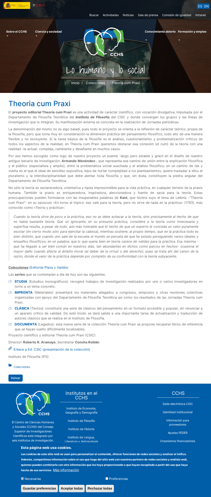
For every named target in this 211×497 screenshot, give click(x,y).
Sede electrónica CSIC (178, 404)
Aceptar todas (72, 488)
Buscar (94, 15)
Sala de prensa (148, 15)
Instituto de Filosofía (81, 420)
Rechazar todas (100, 488)
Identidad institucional (177, 412)
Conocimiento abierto (160, 31)
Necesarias (33, 479)
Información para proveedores (177, 422)
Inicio (75, 83)
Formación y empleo (192, 31)
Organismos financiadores (177, 441)
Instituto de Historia (81, 429)
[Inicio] (105, 42)
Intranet (200, 15)
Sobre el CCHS (16, 31)
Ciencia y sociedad (48, 31)
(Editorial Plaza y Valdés (48, 267)
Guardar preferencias (39, 488)
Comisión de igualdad (176, 15)
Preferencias (118, 479)
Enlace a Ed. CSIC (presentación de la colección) (52, 349)
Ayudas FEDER (178, 432)
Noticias (128, 15)
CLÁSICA (22, 308)
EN (206, 6)
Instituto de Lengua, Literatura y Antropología (81, 439)
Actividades (111, 15)
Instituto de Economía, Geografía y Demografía (81, 410)
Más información (66, 470)
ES (200, 6)
